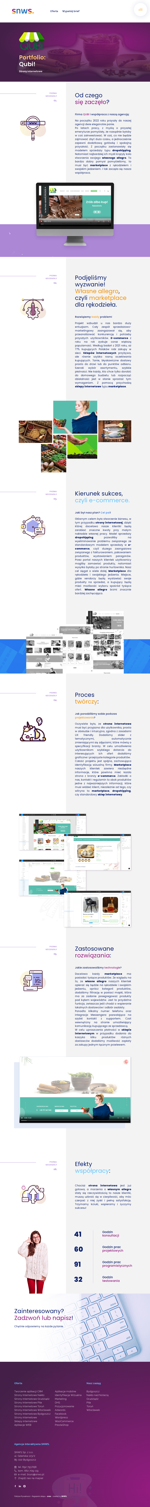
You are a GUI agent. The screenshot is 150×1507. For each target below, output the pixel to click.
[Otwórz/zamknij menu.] (140, 10)
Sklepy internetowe (25, 1421)
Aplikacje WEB (22, 1424)
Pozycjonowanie (64, 1406)
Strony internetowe (25, 1417)
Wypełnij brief (70, 11)
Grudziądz (92, 1398)
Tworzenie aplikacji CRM (28, 1391)
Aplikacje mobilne (65, 1391)
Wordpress (61, 1417)
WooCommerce (64, 1421)
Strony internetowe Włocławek (32, 1410)
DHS (57, 1402)
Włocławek (93, 1410)
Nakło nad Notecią (97, 1395)
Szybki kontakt (46, 1354)
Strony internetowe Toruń (29, 1406)
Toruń (90, 1406)
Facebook (60, 1413)
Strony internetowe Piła (28, 1402)
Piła (89, 1402)
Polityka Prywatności (22, 1496)
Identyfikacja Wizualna (68, 1395)
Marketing (61, 1398)
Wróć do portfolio (84, 1354)
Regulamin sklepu (39, 1496)
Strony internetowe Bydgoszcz (32, 1413)
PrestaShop (62, 1424)
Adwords (60, 1410)
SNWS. (64, 1496)
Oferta (54, 11)
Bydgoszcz (93, 1391)
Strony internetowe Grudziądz (32, 1398)
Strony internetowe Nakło (29, 1395)
